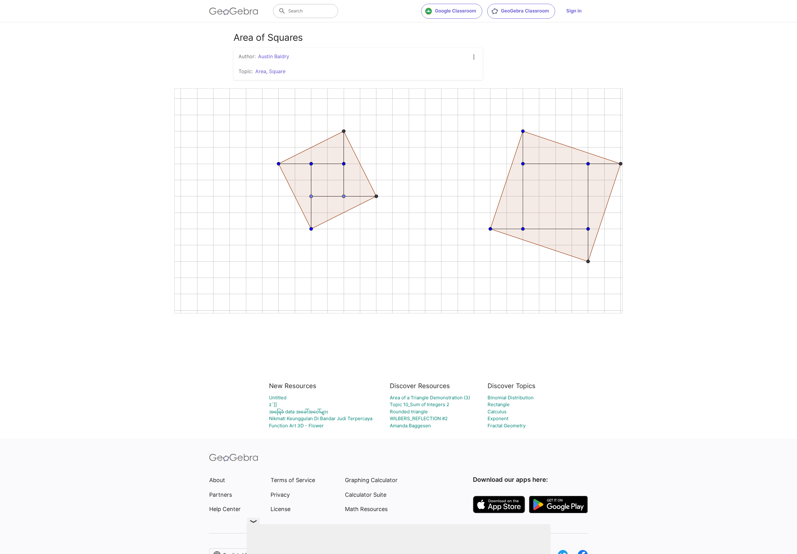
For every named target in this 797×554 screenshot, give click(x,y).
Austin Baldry (273, 56)
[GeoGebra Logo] (233, 11)
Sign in (574, 11)
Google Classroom (455, 11)
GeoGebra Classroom (525, 11)
